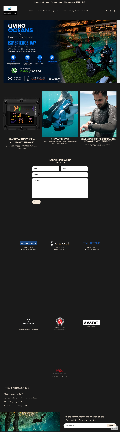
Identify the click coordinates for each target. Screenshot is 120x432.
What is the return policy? (13, 394)
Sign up (111, 425)
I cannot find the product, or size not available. (20, 398)
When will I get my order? (13, 402)
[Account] (111, 11)
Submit (36, 202)
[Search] (107, 11)
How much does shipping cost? (15, 406)
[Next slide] (117, 52)
